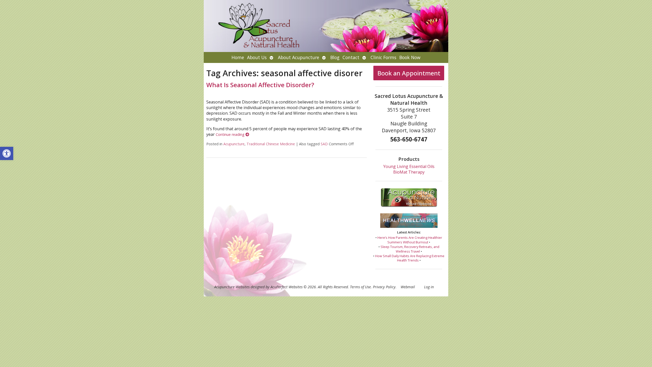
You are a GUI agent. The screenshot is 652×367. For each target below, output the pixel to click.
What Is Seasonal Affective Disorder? (260, 85)
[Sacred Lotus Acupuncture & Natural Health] (326, 26)
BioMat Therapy (409, 172)
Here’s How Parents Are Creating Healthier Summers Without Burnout (409, 239)
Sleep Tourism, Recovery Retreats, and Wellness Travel (410, 249)
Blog (334, 57)
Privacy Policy (384, 286)
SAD (324, 143)
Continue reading (231, 134)
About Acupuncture (298, 57)
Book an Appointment (408, 73)
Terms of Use (360, 286)
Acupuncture (233, 143)
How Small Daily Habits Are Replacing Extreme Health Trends (409, 258)
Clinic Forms (383, 57)
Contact (351, 57)
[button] (6, 153)
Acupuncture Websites (232, 286)
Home (238, 57)
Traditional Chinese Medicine (271, 143)
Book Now (409, 57)
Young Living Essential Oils (408, 166)
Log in (429, 286)
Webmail (408, 286)
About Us (257, 57)
